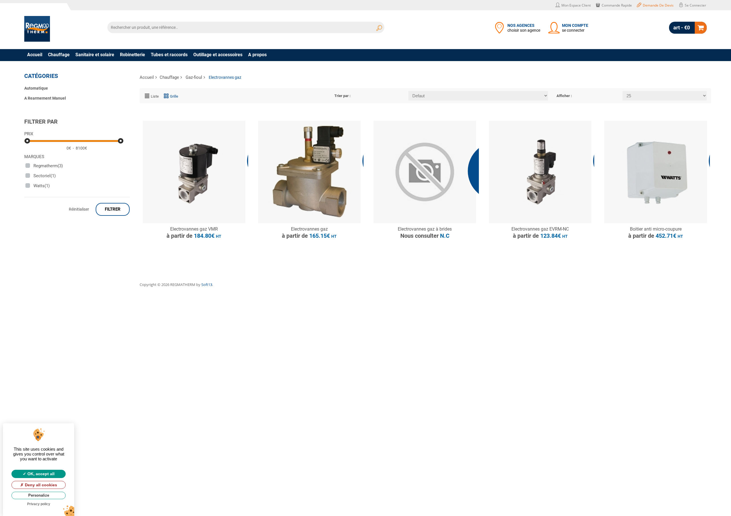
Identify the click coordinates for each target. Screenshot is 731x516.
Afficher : (564, 96)
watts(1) (41, 185)
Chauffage (59, 54)
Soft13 (206, 284)
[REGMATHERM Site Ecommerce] (37, 29)
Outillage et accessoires (217, 54)
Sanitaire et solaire (94, 54)
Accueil (34, 54)
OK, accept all (40, 473)
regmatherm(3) (48, 165)
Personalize (38, 495)
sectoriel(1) (44, 175)
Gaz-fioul (194, 77)
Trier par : (342, 96)
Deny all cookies (40, 485)
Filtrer (113, 209)
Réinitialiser (79, 209)
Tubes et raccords (169, 54)
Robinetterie (132, 54)
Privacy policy (38, 504)
